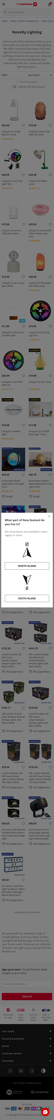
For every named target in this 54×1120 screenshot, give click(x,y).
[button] (45, 1112)
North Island (27, 566)
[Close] (49, 516)
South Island (27, 598)
